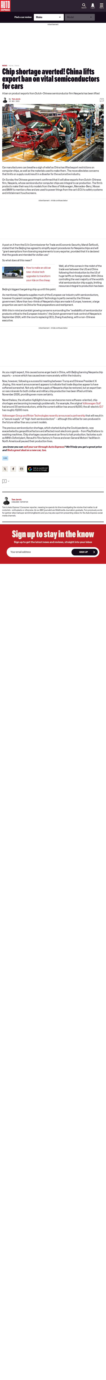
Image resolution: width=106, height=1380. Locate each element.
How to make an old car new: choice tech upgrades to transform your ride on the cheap (38, 274)
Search (83, 8)
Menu (102, 8)
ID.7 (101, 406)
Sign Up (83, 552)
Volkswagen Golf (92, 403)
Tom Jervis (16, 99)
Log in (93, 8)
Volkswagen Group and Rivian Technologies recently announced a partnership (43, 415)
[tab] (53, 482)
